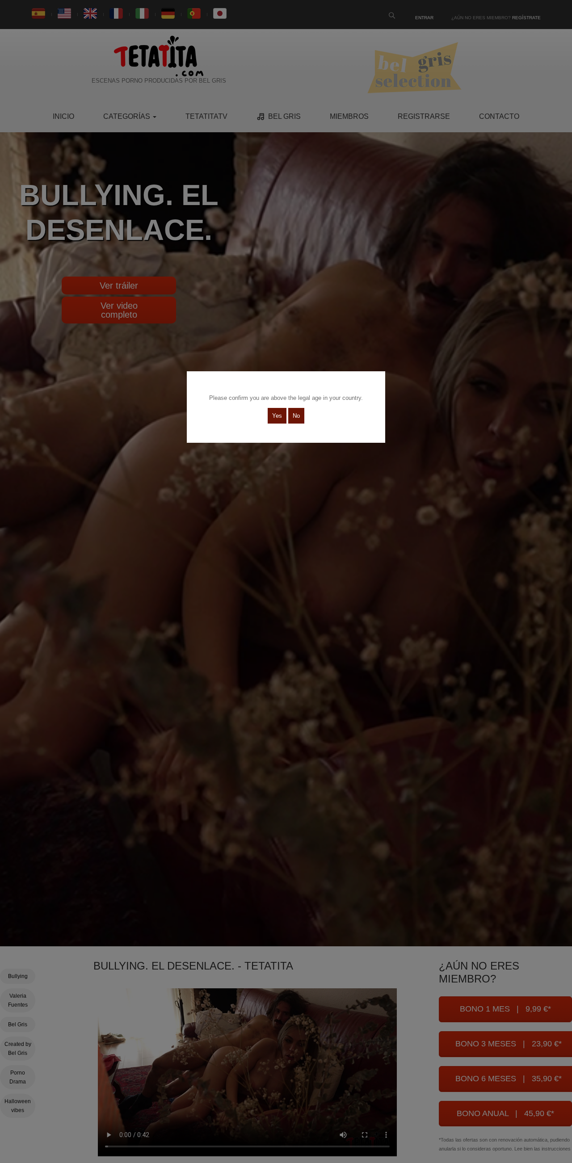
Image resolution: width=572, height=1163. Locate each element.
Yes (277, 415)
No (296, 415)
